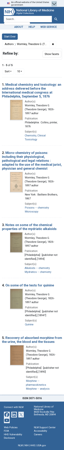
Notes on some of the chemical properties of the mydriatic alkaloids (29, 227)
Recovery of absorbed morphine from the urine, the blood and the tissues (32, 340)
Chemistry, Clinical (35, 135)
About (18, 26)
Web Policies (11, 427)
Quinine (29, 324)
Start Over (10, 36)
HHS (32, 445)
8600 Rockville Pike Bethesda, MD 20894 (45, 413)
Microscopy (31, 211)
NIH (27, 445)
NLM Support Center (45, 427)
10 (20, 71)
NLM (20, 445)
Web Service (48, 26)
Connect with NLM (13, 407)
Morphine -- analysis (38, 388)
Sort (7, 71)
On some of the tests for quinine (29, 285)
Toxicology (31, 139)
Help (32, 26)
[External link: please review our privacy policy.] (7, 414)
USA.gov (41, 445)
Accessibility (40, 431)
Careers (38, 434)
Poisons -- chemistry (37, 207)
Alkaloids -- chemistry (37, 268)
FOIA (6, 431)
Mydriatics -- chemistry (38, 272)
